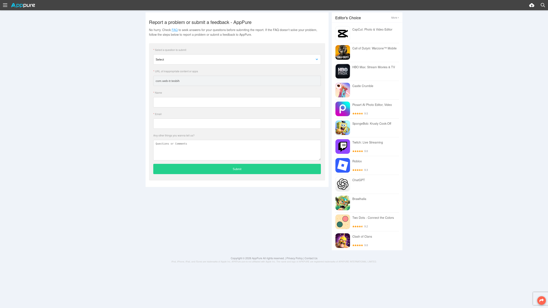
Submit (237, 169)
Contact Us (311, 258)
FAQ (175, 30)
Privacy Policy (294, 258)
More (394, 17)
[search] (543, 5)
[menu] (5, 5)
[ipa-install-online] (532, 5)
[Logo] (23, 5)
